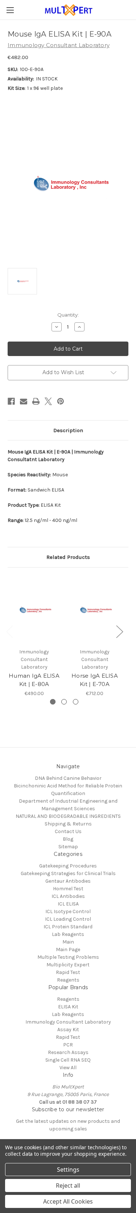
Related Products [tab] (68, 557)
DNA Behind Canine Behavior (68, 778)
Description (68, 430)
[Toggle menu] (10, 10)
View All (68, 1067)
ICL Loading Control (68, 919)
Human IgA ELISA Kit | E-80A (34, 679)
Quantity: (68, 315)
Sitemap (68, 847)
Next (119, 631)
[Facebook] (11, 401)
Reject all (68, 1185)
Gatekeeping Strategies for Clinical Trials (68, 873)
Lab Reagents (68, 934)
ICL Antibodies (68, 896)
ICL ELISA (68, 904)
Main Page (68, 949)
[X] (48, 401)
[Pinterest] (60, 401)
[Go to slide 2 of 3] (64, 701)
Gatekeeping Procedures (68, 866)
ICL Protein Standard (68, 927)
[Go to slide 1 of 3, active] (52, 701)
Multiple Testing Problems (68, 957)
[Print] (36, 401)
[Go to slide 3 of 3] (75, 701)
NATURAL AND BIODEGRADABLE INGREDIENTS (68, 816)
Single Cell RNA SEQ (68, 1060)
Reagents (68, 980)
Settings (68, 1170)
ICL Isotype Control (68, 911)
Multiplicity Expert (68, 965)
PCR (68, 1045)
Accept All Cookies (68, 1201)
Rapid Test (68, 972)
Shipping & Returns (68, 824)
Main (68, 942)
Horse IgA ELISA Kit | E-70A (94, 679)
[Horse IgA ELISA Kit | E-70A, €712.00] (94, 609)
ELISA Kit (68, 1007)
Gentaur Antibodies (68, 881)
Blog (68, 839)
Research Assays (68, 1052)
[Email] (23, 401)
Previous (9, 631)
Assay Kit (68, 1029)
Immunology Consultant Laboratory (68, 1022)
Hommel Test (68, 889)
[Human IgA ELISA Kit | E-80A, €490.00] (34, 609)
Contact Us (68, 831)
